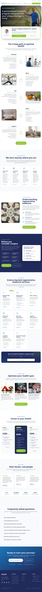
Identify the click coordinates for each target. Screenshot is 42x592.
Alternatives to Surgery (15, 577)
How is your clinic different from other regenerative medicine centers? (17, 530)
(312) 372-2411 (35, 0)
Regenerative (13, 3)
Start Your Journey (20, 143)
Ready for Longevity (32, 35)
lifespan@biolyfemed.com (38, 581)
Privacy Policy (27, 588)
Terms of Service (32, 588)
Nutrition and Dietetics (15, 583)
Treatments (25, 3)
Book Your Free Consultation (15, 560)
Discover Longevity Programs (20, 404)
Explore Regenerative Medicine (28, 227)
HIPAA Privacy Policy (38, 588)
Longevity (8, 3)
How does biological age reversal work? (11, 520)
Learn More (4, 306)
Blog (22, 577)
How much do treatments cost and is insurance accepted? (14, 533)
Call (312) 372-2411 (28, 560)
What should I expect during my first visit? (12, 536)
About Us (23, 576)
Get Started (7, 447)
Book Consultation (36, 3)
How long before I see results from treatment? (12, 539)
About (30, 3)
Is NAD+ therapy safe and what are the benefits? (13, 523)
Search (40, 0)
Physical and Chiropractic (15, 580)
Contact (23, 580)
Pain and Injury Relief (15, 576)
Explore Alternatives (6, 265)
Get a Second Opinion (16, 265)
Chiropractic (19, 3)
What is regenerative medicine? (10, 517)
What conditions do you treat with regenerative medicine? (14, 527)
